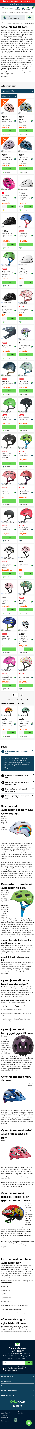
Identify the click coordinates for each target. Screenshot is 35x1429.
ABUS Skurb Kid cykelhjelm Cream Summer (24, 677)
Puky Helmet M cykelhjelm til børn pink (7, 602)
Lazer (10, 36)
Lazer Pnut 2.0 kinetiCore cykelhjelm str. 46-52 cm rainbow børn (24, 640)
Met (20, 36)
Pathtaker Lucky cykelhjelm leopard (7, 120)
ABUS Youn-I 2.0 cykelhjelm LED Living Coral (6, 491)
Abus (5, 36)
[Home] (3, 23)
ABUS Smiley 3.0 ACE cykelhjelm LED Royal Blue (7, 383)
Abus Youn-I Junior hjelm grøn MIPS (24, 454)
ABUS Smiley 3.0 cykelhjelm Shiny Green (6, 419)
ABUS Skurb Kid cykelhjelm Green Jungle (23, 602)
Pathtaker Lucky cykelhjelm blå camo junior (23, 159)
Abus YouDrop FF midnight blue (7, 346)
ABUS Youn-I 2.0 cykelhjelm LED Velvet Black (6, 455)
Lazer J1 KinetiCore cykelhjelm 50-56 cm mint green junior (24, 724)
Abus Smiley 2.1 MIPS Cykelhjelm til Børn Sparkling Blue (24, 236)
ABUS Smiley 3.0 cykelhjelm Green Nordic (23, 383)
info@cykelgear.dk (5, 1415)
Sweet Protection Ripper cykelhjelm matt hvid (24, 273)
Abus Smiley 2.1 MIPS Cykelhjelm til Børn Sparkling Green (7, 274)
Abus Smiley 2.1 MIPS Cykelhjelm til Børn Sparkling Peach (24, 492)
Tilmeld (29, 1363)
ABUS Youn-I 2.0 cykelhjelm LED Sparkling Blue (6, 638)
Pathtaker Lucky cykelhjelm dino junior (23, 121)
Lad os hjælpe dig (7, 1376)
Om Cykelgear (6, 1381)
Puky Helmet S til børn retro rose (23, 564)
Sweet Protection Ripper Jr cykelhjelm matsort (7, 310)
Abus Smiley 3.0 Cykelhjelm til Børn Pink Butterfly (7, 677)
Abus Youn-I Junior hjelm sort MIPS (24, 418)
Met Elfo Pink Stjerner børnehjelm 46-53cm (6, 198)
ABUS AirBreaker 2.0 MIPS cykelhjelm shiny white (7, 565)
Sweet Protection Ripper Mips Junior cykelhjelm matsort (7, 235)
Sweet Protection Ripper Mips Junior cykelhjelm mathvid (24, 197)
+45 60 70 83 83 (4, 1413)
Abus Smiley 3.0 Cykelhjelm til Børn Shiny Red (24, 529)
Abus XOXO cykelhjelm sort (6, 528)
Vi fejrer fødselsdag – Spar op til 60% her (18, 1)
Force (15, 36)
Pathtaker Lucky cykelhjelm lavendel (7, 158)
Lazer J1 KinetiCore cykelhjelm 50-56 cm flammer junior (7, 723)
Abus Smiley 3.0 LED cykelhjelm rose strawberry (24, 310)
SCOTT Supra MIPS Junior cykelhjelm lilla (24, 347)
